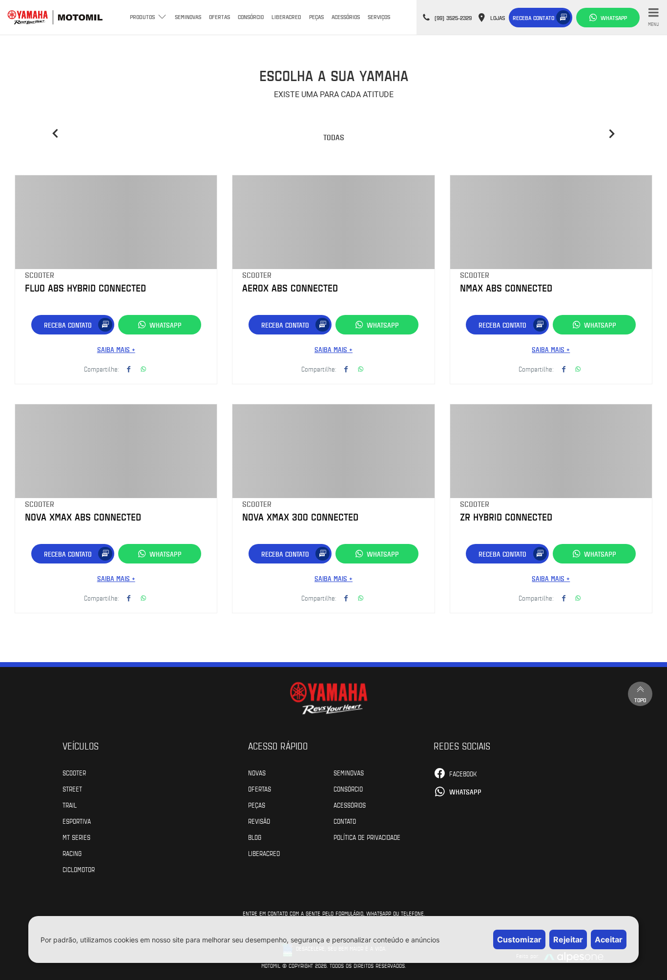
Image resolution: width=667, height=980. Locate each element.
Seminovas (188, 17)
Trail (70, 804)
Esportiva (77, 820)
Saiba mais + (116, 349)
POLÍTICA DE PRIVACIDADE (367, 837)
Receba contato (533, 17)
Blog (254, 837)
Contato (345, 820)
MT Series (76, 837)
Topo (640, 700)
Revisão (259, 820)
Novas (257, 772)
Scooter (74, 772)
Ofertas (219, 17)
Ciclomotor (79, 869)
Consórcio (251, 17)
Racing (72, 853)
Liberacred (286, 17)
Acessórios (346, 17)
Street (72, 788)
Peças (316, 17)
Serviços (379, 17)
